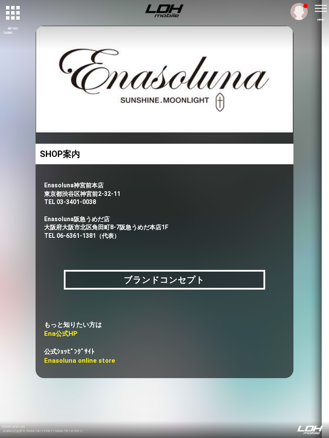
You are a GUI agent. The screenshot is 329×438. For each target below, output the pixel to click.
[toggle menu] (320, 8)
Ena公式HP (61, 333)
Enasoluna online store (79, 360)
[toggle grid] (13, 13)
